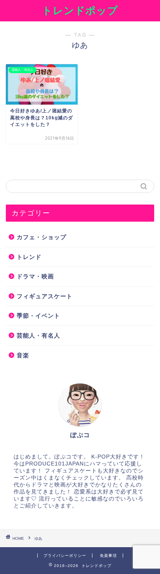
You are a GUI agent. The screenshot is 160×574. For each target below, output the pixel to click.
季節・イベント (38, 315)
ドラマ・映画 (35, 276)
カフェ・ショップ (41, 237)
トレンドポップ (80, 10)
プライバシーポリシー (64, 555)
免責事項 (108, 555)
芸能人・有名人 (38, 335)
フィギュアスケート (45, 296)
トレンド (29, 257)
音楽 (23, 355)
